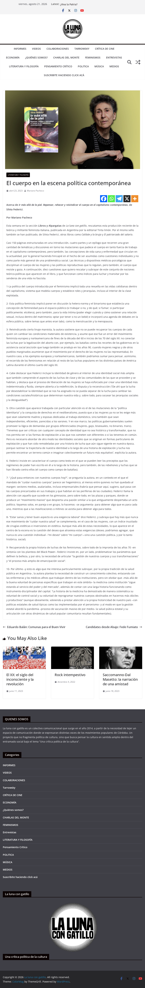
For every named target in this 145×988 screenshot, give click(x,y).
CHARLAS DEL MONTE (66, 57)
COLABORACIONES (58, 48)
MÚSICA (99, 66)
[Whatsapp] (111, 198)
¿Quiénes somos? (36, 57)
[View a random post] (138, 62)
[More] (134, 198)
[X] (126, 198)
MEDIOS (114, 66)
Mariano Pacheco (35, 190)
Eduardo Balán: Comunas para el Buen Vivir (36, 627)
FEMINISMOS (92, 57)
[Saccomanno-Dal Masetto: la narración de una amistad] (120, 649)
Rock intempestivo (70, 674)
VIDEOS (36, 48)
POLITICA (83, 66)
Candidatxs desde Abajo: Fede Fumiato (112, 627)
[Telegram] (119, 198)
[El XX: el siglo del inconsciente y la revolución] (24, 649)
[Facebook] (103, 198)
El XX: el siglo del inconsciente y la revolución (20, 679)
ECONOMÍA (12, 57)
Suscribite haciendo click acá (64, 75)
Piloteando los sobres (72, 4)
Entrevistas (114, 57)
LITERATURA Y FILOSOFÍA (24, 66)
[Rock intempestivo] (72, 649)
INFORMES (20, 48)
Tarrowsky (81, 48)
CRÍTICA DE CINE (104, 48)
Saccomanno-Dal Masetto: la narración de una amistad (120, 679)
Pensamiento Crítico (58, 66)
